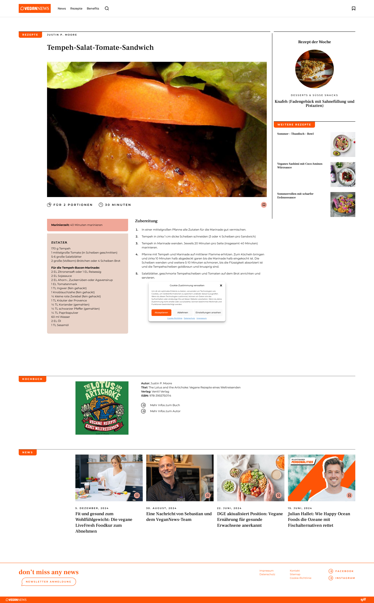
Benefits (93, 8)
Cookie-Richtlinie (174, 318)
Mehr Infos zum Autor (165, 411)
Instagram (345, 578)
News (62, 8)
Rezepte (76, 8)
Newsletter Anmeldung (48, 581)
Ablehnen (182, 312)
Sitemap (295, 574)
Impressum (201, 318)
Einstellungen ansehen (208, 312)
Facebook (344, 571)
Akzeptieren (161, 312)
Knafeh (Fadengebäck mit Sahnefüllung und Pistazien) (314, 103)
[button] (221, 285)
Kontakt (295, 570)
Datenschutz (189, 318)
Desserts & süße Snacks (314, 95)
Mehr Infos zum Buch (165, 405)
